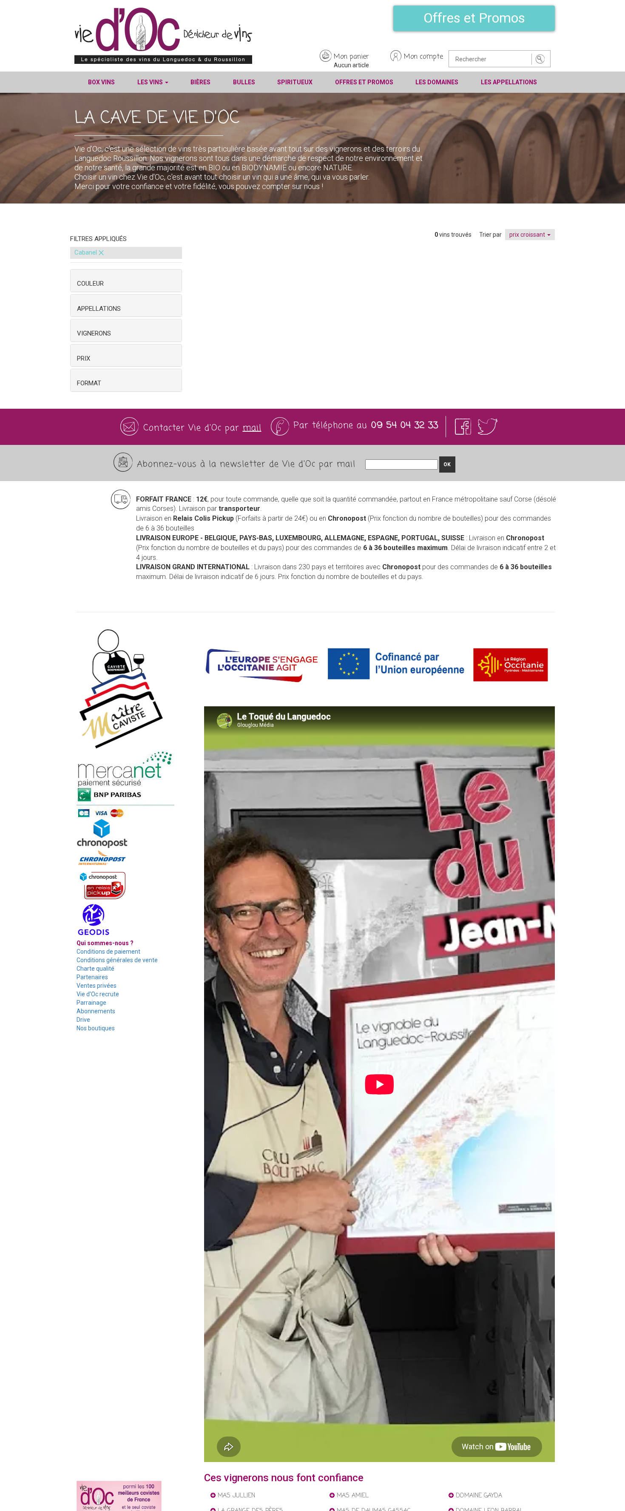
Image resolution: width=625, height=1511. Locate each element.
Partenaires (92, 977)
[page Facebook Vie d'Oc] (464, 426)
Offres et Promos (474, 18)
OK (447, 464)
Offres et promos (364, 82)
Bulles (244, 82)
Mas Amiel (352, 1495)
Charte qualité (95, 968)
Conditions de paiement (108, 951)
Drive (83, 1019)
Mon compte (423, 57)
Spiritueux (294, 82)
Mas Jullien (235, 1495)
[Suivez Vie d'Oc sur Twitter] (487, 426)
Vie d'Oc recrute (98, 994)
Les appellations (509, 82)
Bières (200, 82)
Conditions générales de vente (117, 960)
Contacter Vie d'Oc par (202, 428)
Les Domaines (436, 82)
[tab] (126, 281)
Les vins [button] (150, 82)
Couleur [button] (90, 283)
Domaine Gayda (478, 1495)
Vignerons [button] (94, 333)
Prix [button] (83, 358)
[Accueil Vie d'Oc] (163, 35)
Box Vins (101, 82)
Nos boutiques (96, 1028)
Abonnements (96, 1011)
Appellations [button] (99, 309)
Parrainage (91, 1002)
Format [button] (89, 383)
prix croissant (527, 234)
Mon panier (351, 57)
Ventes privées (96, 985)
